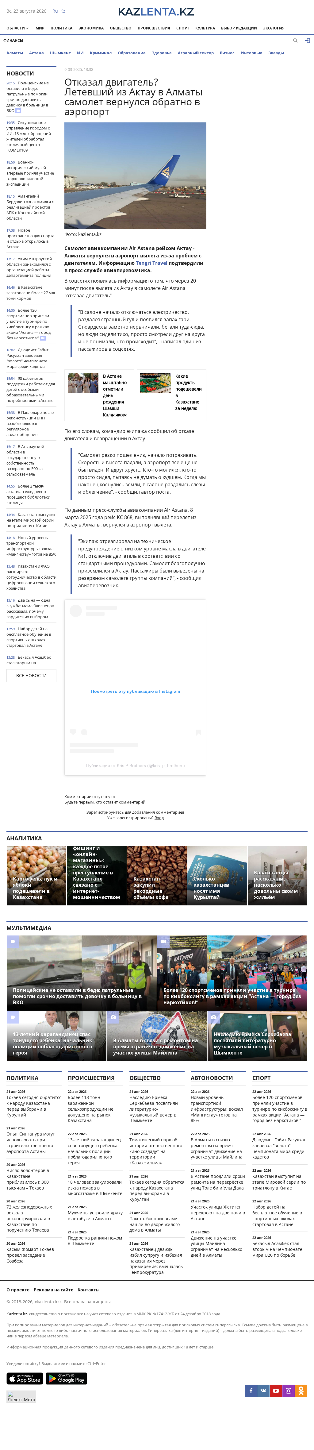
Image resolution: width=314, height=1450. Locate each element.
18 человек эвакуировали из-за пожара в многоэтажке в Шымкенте (95, 1188)
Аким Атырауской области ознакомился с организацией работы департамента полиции (29, 267)
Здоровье (162, 53)
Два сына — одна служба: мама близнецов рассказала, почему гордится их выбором (30, 608)
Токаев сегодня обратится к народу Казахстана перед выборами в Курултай (34, 1105)
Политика (61, 28)
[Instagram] (288, 1391)
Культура (205, 28)
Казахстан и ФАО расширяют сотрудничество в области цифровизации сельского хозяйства (31, 577)
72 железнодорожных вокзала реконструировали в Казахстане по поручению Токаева (29, 1218)
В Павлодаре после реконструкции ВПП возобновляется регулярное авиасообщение (30, 423)
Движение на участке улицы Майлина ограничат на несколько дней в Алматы (216, 1246)
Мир (40, 28)
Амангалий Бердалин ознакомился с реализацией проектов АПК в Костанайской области (30, 207)
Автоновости (212, 1078)
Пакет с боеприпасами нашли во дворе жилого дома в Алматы (154, 1224)
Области (15, 28)
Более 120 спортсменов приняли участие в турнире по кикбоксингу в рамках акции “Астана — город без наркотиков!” (28, 324)
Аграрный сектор (196, 53)
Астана (36, 53)
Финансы (13, 40)
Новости (20, 73)
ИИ (80, 53)
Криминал (101, 53)
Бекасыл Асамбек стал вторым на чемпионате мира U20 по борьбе (30, 665)
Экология (274, 28)
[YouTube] (276, 1391)
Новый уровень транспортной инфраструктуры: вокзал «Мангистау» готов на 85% (31, 546)
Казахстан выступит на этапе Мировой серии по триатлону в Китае (31, 520)
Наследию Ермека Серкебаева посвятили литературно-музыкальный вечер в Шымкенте (153, 1108)
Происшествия (154, 28)
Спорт (182, 28)
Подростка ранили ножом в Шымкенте (95, 1241)
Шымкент (60, 53)
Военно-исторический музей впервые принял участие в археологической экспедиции (30, 173)
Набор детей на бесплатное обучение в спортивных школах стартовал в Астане (28, 637)
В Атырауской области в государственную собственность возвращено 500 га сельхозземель (25, 460)
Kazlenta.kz (16, 1314)
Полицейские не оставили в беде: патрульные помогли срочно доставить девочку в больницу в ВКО (27, 96)
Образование (132, 53)
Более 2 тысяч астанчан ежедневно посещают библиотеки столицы (28, 494)
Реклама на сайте (53, 1290)
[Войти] (307, 40)
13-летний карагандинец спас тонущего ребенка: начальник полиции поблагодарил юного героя (94, 1151)
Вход (159, 817)
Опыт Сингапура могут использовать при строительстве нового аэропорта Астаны (30, 1142)
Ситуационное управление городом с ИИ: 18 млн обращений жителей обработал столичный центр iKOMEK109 (28, 136)
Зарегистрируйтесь (105, 812)
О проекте (17, 1290)
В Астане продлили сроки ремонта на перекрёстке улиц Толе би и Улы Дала (218, 1182)
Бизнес (227, 53)
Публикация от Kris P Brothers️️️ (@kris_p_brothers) (135, 765)
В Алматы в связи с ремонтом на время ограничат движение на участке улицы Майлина (217, 1148)
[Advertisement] (262, 158)
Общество (121, 28)
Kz (62, 11)
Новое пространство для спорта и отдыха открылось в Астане (30, 238)
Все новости (31, 675)
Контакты (89, 1290)
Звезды (276, 53)
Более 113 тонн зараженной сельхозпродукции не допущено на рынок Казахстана (90, 1108)
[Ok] (301, 1391)
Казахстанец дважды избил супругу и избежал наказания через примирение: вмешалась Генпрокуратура (156, 1260)
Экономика (91, 28)
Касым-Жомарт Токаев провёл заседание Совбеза (30, 1255)
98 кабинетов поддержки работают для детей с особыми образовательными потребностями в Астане (30, 389)
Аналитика (24, 838)
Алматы (14, 53)
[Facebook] (251, 1391)
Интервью (251, 53)
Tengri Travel (151, 263)
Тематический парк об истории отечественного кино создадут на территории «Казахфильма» (155, 1151)
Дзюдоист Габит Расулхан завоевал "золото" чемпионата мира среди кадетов (27, 358)
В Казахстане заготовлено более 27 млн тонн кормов (31, 292)
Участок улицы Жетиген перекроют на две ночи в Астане (218, 1212)
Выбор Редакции (239, 28)
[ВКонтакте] (263, 1391)
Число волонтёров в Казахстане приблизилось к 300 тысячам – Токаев (27, 1178)
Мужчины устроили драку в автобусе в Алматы (95, 1215)
